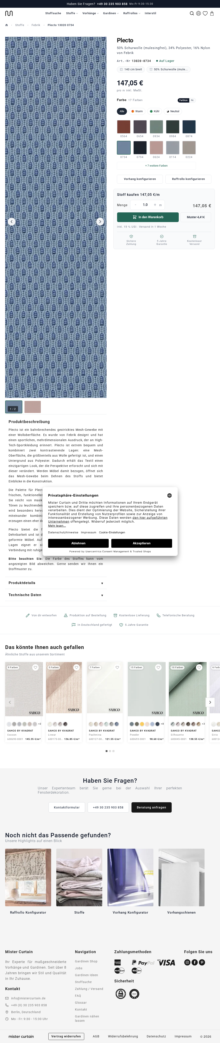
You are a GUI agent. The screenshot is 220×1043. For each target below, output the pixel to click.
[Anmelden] (199, 13)
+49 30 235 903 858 (112, 4)
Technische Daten (25, 594)
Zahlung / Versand (89, 989)
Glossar (81, 1002)
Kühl (156, 111)
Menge (164, 205)
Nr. (192, 100)
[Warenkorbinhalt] (212, 13)
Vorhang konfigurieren (140, 179)
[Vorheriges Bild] (11, 221)
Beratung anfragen (151, 807)
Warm (139, 111)
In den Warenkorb (151, 217)
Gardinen (109, 13)
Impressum (183, 1036)
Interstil (150, 13)
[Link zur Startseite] (9, 13)
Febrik (36, 25)
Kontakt (81, 1009)
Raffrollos (130, 13)
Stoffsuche (53, 13)
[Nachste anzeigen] (210, 702)
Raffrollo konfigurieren (188, 179)
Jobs (78, 968)
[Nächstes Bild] (100, 221)
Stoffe (70, 13)
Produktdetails (22, 582)
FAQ (78, 995)
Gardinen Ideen (86, 975)
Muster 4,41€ (196, 217)
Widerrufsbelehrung (123, 1036)
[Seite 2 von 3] (110, 751)
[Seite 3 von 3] (113, 751)
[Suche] (192, 13)
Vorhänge (89, 13)
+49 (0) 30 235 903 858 (29, 1005)
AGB (96, 1036)
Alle (122, 111)
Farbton (183, 100)
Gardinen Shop (86, 961)
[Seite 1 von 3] (106, 751)
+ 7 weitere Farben (156, 165)
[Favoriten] (205, 13)
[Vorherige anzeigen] (10, 702)
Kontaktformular (67, 807)
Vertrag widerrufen (66, 1036)
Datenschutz (156, 1036)
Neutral (174, 111)
